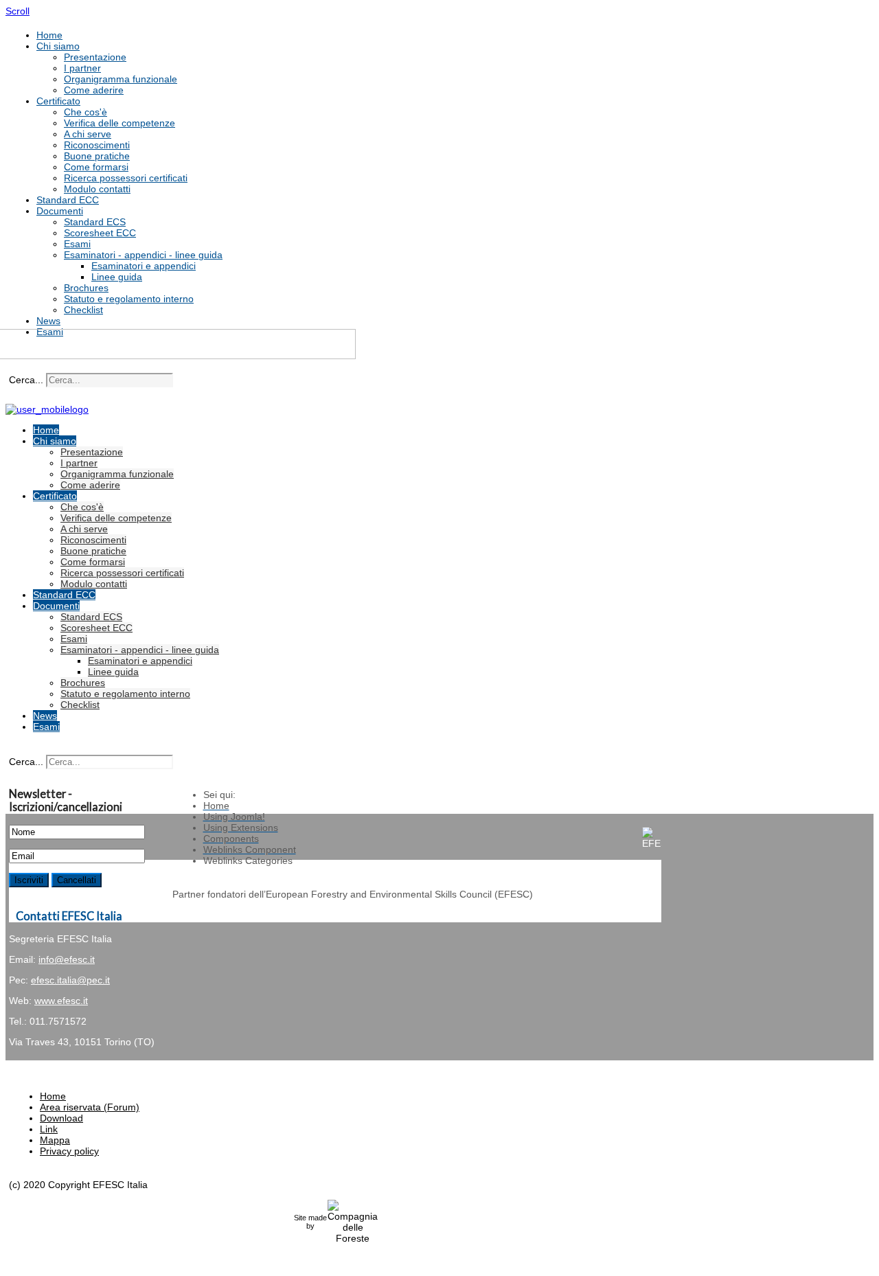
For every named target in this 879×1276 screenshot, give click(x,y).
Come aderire (94, 89)
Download (61, 1118)
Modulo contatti (97, 188)
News (48, 320)
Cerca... (26, 379)
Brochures (86, 287)
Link (49, 1129)
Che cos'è (85, 111)
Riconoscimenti (97, 144)
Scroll (17, 10)
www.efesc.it (61, 1000)
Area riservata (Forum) (89, 1107)
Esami (77, 243)
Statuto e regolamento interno (129, 298)
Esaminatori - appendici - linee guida (143, 254)
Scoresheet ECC (100, 232)
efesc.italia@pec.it (70, 980)
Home (49, 35)
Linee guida (116, 276)
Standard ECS (95, 221)
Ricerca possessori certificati (125, 177)
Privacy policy (69, 1151)
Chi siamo (58, 46)
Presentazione (95, 57)
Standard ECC (67, 199)
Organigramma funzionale (120, 78)
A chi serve (87, 133)
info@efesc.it (66, 959)
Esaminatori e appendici (143, 265)
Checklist (83, 309)
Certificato (58, 100)
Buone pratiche (97, 155)
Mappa (55, 1140)
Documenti (59, 210)
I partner (82, 67)
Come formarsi (96, 166)
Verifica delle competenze (119, 122)
